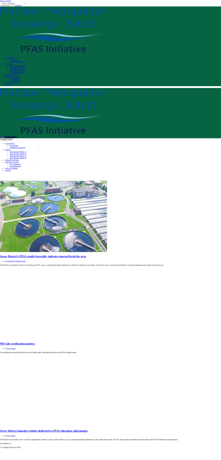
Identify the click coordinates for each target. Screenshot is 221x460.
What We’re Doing (12, 74)
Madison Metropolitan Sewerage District (26, 443)
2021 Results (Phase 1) (18, 66)
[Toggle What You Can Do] (39, 162)
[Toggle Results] (39, 150)
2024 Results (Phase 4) (18, 72)
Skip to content (5, 1)
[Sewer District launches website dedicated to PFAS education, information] (53, 426)
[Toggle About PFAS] (39, 144)
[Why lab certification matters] (53, 339)
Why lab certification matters (17, 343)
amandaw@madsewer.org (16, 261)
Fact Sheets (14, 60)
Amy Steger (11, 348)
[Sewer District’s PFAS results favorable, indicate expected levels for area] (53, 251)
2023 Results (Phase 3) (18, 70)
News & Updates (11, 83)
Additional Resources (17, 62)
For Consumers (15, 79)
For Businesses (15, 81)
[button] (15, 58)
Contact (8, 85)
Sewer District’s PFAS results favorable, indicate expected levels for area (43, 256)
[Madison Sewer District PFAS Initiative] (53, 54)
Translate (18, 5)
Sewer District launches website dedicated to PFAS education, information (43, 430)
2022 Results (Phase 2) (18, 68)
